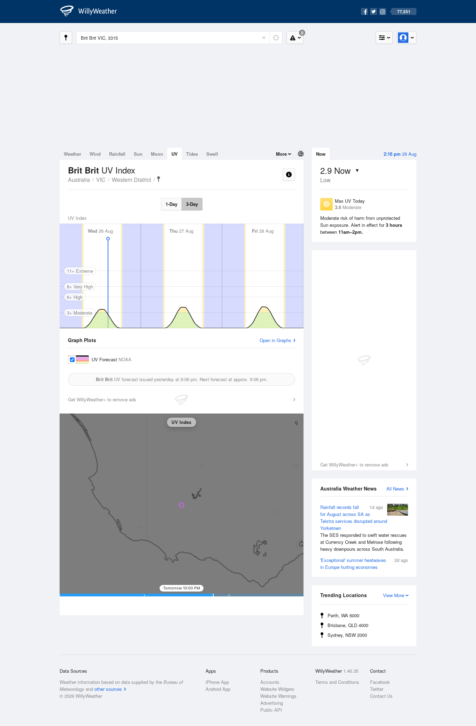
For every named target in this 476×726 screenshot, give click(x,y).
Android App (218, 689)
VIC (101, 180)
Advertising (271, 703)
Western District (131, 180)
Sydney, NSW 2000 (347, 635)
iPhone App (217, 682)
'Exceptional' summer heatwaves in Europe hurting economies (364, 563)
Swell (212, 153)
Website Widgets (277, 689)
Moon (157, 153)
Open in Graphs (275, 340)
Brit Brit (158, 179)
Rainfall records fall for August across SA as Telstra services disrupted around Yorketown (363, 528)
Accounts (269, 682)
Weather (72, 153)
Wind (95, 153)
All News (395, 488)
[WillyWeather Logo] (92, 11)
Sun (138, 153)
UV (174, 153)
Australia (79, 180)
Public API (271, 709)
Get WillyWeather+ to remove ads (354, 464)
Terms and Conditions (337, 682)
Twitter (376, 689)
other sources (108, 689)
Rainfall (117, 153)
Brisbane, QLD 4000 (348, 625)
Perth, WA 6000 (343, 615)
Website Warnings (278, 696)
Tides (192, 153)
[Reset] (264, 37)
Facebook (380, 682)
